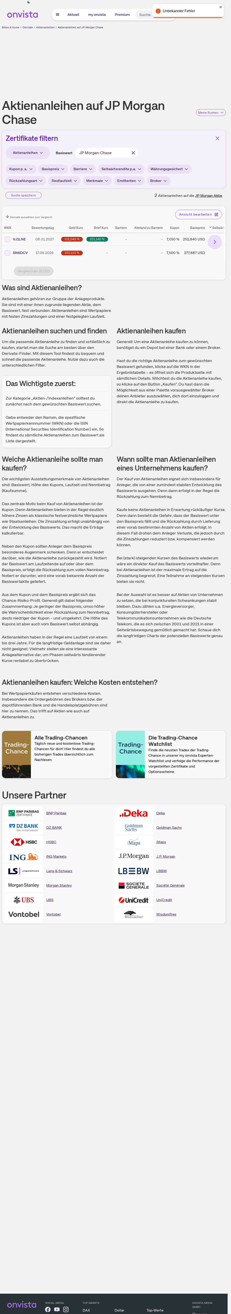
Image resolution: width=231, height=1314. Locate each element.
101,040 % (72, 239)
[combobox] (106, 153)
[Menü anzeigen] (57, 14)
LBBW (161, 871)
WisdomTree (166, 914)
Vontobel (53, 914)
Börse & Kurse (10, 27)
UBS (49, 899)
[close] (220, 7)
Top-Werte (155, 1310)
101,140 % (97, 239)
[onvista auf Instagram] (66, 1310)
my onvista (97, 14)
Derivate (28, 27)
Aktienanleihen (45, 27)
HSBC (51, 842)
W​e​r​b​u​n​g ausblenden (153, 61)
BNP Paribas (56, 813)
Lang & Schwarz (59, 871)
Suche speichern (23, 195)
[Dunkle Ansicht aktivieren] (28, 2)
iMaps (161, 842)
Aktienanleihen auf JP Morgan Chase (80, 27)
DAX (86, 1310)
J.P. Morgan (165, 856)
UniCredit (164, 899)
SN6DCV (20, 252)
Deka (160, 813)
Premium (122, 14)
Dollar (119, 1310)
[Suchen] (133, 152)
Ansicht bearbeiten (195, 214)
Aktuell (73, 14)
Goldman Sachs (169, 827)
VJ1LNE (19, 239)
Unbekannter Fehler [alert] (179, 11)
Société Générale (170, 885)
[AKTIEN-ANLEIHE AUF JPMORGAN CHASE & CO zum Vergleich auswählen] (8, 253)
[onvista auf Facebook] (48, 1310)
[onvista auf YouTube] (57, 1310)
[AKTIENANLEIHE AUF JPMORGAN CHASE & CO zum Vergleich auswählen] (8, 239)
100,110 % (72, 253)
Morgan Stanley (59, 885)
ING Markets (56, 856)
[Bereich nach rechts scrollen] (215, 242)
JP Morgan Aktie (208, 195)
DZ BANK (54, 827)
